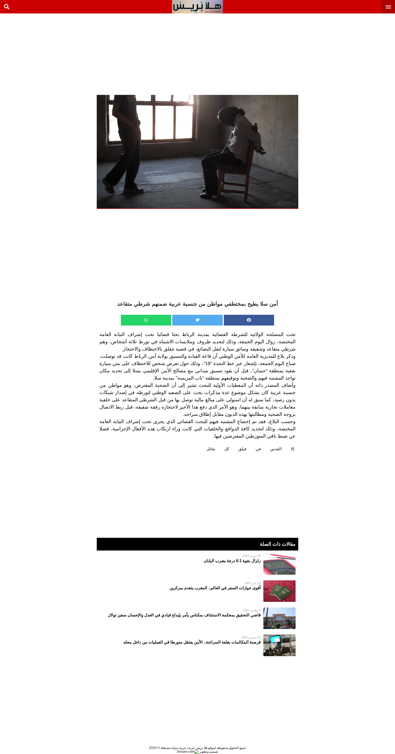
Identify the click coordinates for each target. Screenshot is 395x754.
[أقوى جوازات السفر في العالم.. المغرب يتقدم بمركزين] (197, 591)
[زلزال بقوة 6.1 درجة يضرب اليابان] (197, 564)
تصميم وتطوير (208, 751)
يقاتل (211, 448)
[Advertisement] (354, 53)
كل (226, 448)
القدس (276, 448)
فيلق (242, 448)
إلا (292, 448)
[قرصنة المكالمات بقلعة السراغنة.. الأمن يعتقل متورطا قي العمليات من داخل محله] (197, 645)
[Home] (197, 6)
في (258, 448)
